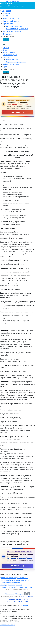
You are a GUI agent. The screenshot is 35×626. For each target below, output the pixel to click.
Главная (6, 13)
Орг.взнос (7, 34)
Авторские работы (14, 26)
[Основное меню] (4, 44)
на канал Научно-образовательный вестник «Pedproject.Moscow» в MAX (20, 599)
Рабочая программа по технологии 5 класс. (16, 587)
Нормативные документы (17, 29)
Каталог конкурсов (11, 18)
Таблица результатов (12, 31)
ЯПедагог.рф (23, 605)
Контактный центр (11, 21)
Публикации (8, 23)
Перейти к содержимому (9, 1)
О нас (5, 16)
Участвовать (17, 112)
